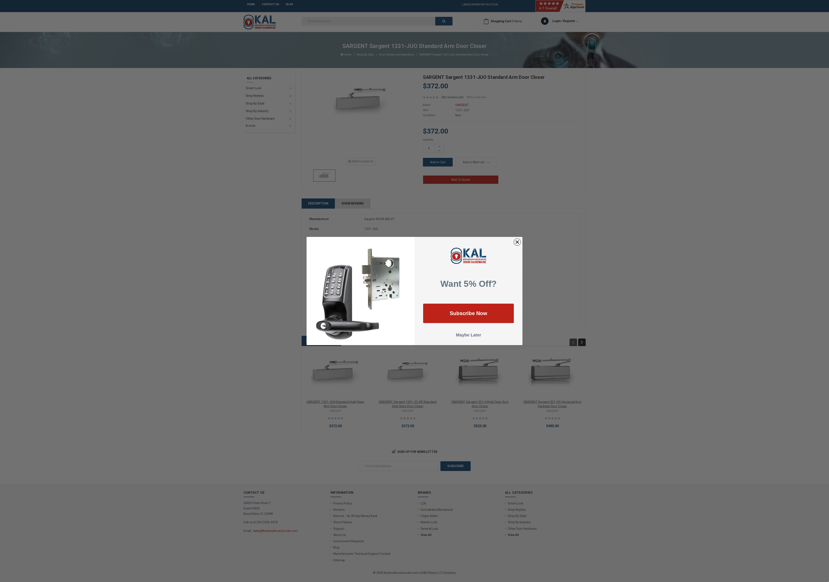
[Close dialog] (517, 242)
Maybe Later (468, 335)
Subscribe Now (468, 313)
